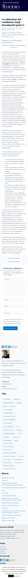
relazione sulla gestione (9, 452)
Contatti (2, 551)
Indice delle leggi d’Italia (9, 495)
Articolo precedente (14, 258)
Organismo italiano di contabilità (11, 515)
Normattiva (5, 508)
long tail (16, 440)
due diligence (19, 430)
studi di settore (18, 462)
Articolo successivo (13, 261)
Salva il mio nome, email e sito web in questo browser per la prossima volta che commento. (13, 321)
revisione (21, 456)
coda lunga (12, 406)
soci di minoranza (7, 462)
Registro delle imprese (8, 518)
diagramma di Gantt (8, 430)
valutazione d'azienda (8, 465)
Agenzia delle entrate (8, 478)
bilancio (19, 403)
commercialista (7, 409)
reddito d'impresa (7, 449)
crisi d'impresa (7, 423)
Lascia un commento (8, 28)
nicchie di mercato (7, 443)
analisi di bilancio (8, 403)
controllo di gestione (9, 419)
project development (8, 446)
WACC (7, 171)
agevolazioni (17, 399)
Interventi (3, 553)
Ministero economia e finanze (10, 503)
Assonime (4, 480)
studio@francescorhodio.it (9, 388)
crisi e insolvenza (8, 426)
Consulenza (3, 549)
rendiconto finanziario (9, 456)
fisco (20, 433)
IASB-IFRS (5, 493)
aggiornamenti (6, 148)
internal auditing (7, 440)
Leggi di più (17, 576)
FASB (3, 490)
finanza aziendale (9, 433)
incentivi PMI (15, 437)
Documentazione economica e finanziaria (14, 487)
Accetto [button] (11, 576)
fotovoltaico (6, 437)
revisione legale (7, 459)
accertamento (7, 399)
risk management (18, 459)
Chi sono (2, 547)
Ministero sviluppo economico (10, 505)
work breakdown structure (9, 468)
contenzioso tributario (9, 416)
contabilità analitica (8, 413)
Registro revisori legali (8, 520)
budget (5, 406)
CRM (18, 426)
